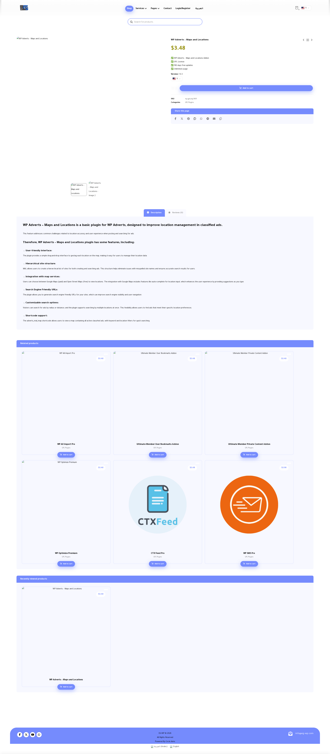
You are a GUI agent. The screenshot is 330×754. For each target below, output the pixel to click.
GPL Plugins (189, 102)
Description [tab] (156, 213)
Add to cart (248, 88)
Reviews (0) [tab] (177, 213)
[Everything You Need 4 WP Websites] (24, 8)
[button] (297, 8)
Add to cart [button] (67, 455)
